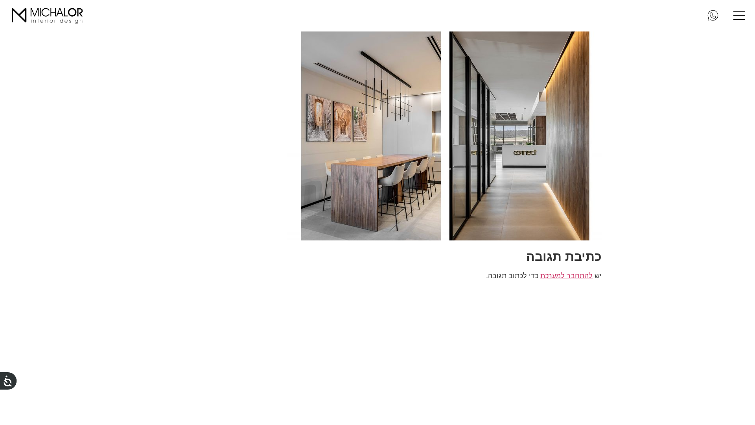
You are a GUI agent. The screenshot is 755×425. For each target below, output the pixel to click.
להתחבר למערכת (566, 276)
